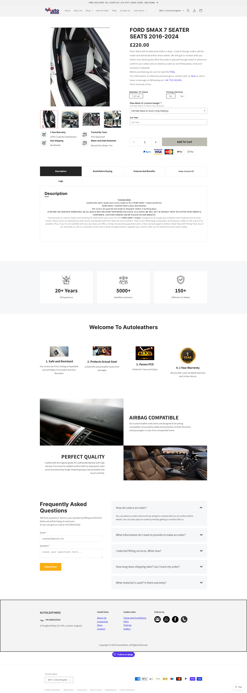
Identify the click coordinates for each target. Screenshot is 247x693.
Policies (128, 625)
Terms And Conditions (135, 617)
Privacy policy (82, 690)
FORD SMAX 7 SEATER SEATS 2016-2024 (159, 33)
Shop (99, 625)
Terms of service (96, 690)
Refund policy (69, 690)
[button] (89, 11)
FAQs (172, 71)
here (193, 75)
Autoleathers (55, 690)
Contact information (127, 690)
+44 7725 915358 (173, 80)
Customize (102, 621)
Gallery (127, 628)
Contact (101, 628)
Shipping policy (111, 690)
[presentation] (37, 119)
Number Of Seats (138, 92)
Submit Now (50, 566)
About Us (101, 617)
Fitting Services (174, 92)
